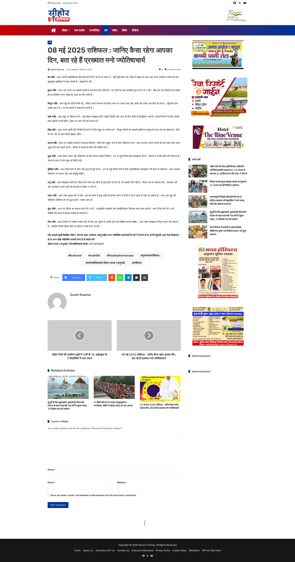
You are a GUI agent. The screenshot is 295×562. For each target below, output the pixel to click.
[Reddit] (111, 277)
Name (52, 469)
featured (75, 255)
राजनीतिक (94, 30)
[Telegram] (128, 277)
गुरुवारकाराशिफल (150, 255)
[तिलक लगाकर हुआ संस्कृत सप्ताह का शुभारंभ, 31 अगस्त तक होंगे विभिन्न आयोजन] (197, 186)
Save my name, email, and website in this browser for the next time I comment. (93, 495)
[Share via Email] (136, 277)
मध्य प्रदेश (79, 30)
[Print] (144, 277)
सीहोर (65, 30)
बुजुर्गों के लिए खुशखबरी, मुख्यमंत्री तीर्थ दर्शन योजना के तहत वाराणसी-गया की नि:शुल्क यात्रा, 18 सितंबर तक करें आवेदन (67, 405)
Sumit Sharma (57, 69)
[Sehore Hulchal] (59, 15)
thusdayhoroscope (121, 255)
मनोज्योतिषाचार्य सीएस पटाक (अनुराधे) (106, 262)
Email (51, 482)
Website (121, 482)
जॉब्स (114, 30)
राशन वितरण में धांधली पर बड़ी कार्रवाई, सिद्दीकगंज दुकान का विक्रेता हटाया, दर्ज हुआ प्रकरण (228, 231)
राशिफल (138, 262)
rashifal (95, 255)
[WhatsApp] (120, 277)
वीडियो (135, 30)
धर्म (105, 30)
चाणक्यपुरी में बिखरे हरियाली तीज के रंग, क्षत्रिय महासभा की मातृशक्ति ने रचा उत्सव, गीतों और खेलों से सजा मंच (227, 200)
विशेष (124, 30)
